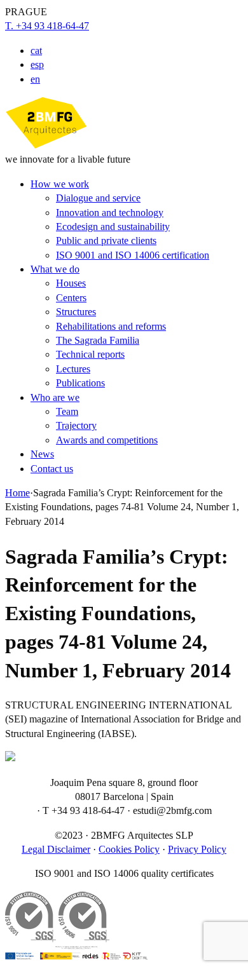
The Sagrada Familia (97, 340)
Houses (71, 283)
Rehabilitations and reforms (111, 326)
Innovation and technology (109, 212)
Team (67, 411)
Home (17, 492)
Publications (80, 382)
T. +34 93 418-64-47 (47, 25)
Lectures (73, 368)
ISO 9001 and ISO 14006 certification (132, 255)
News (42, 454)
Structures (76, 311)
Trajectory (76, 425)
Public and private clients (106, 240)
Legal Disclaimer (56, 849)
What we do (55, 269)
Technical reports (90, 354)
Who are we (55, 397)
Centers (71, 297)
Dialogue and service (98, 198)
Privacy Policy (197, 849)
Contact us (52, 468)
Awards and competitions (107, 440)
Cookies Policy (129, 849)
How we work (60, 184)
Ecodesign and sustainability (113, 226)
